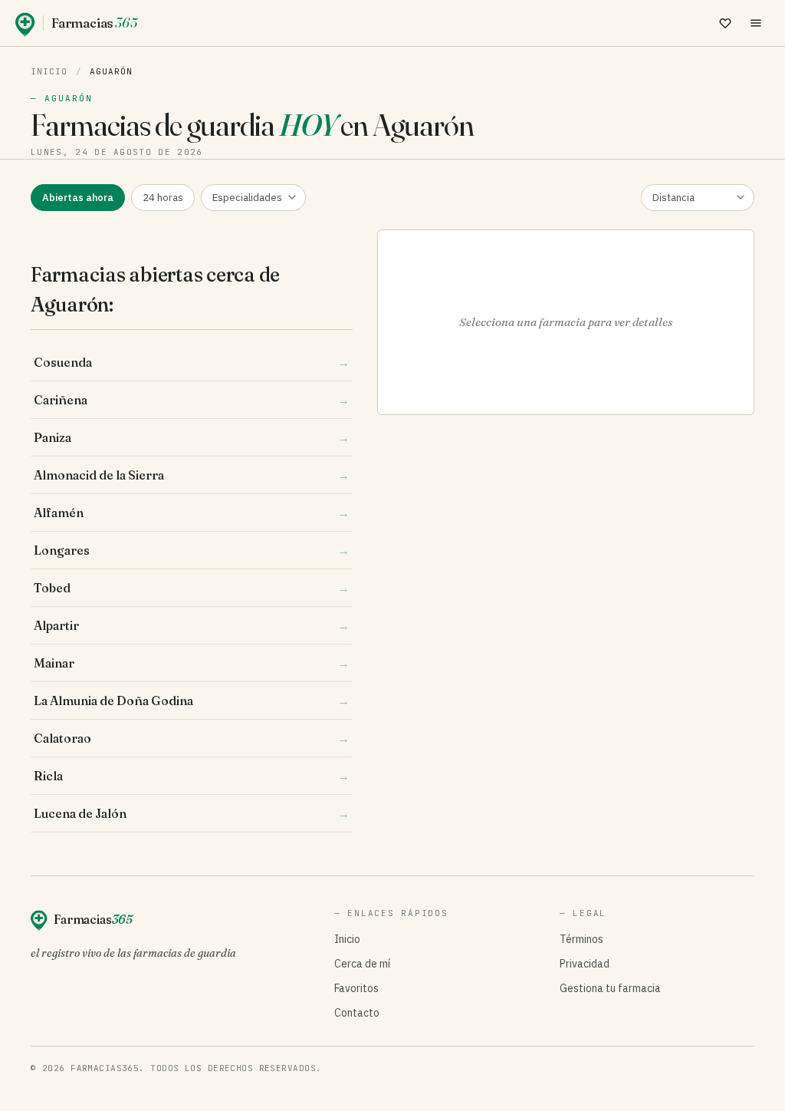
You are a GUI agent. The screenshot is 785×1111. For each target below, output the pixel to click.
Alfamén (192, 512)
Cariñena (192, 399)
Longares (192, 550)
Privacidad (584, 964)
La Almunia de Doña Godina (192, 700)
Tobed (192, 587)
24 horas (163, 197)
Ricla (192, 775)
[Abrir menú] (756, 23)
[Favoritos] (725, 23)
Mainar (192, 663)
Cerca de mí (362, 964)
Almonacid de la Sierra (192, 475)
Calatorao (192, 738)
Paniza (192, 437)
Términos (581, 939)
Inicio (49, 71)
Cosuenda (192, 362)
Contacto (356, 1013)
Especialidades (247, 197)
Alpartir (192, 625)
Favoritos (356, 988)
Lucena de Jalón (192, 813)
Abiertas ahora (77, 197)
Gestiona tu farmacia (610, 988)
